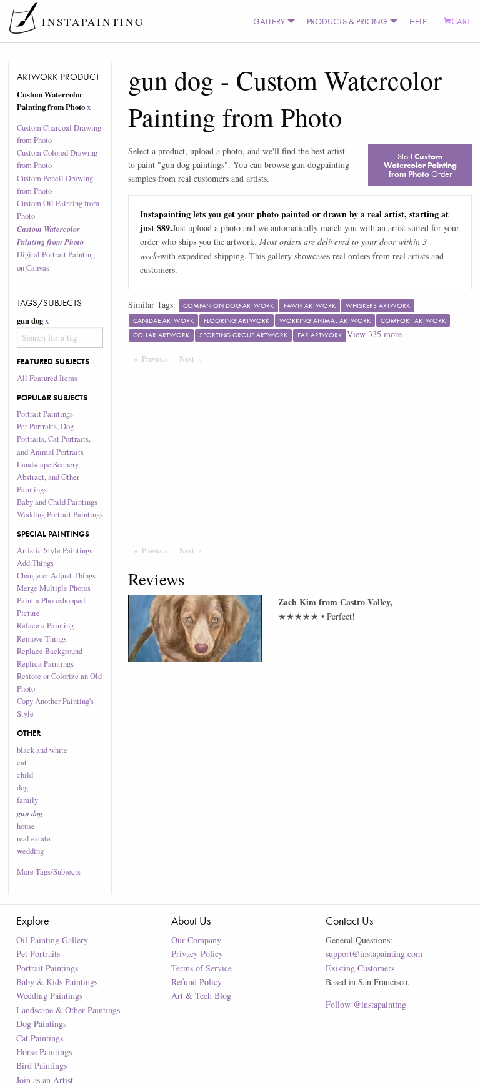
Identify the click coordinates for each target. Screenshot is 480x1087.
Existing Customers (360, 968)
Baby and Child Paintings (57, 502)
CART (461, 21)
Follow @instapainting (366, 1004)
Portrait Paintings (45, 414)
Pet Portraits (38, 954)
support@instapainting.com (374, 954)
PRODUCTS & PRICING (347, 21)
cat (22, 762)
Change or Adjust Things (56, 575)
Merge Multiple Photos (54, 588)
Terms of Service (201, 968)
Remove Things (42, 638)
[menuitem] (271, 21)
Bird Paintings (41, 1065)
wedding (30, 851)
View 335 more (374, 334)
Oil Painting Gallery (52, 940)
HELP (417, 21)
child (25, 775)
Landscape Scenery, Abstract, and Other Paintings (48, 477)
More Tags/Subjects (49, 871)
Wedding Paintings (49, 995)
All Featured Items (47, 378)
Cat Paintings (39, 1038)
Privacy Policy (197, 954)
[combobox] (60, 337)
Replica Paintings (45, 663)
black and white (42, 750)
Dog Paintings (41, 1024)
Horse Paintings (44, 1052)
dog (22, 787)
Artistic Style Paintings (54, 550)
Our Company (196, 940)
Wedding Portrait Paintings (60, 514)
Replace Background (49, 651)
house (26, 826)
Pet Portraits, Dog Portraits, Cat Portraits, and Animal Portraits (54, 439)
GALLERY (269, 21)
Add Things (35, 563)
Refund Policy (196, 982)
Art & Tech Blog (201, 995)
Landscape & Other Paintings (68, 1010)
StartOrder (420, 165)
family (27, 800)
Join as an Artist (44, 1080)
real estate (34, 838)
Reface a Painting (45, 625)
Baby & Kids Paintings (57, 982)
